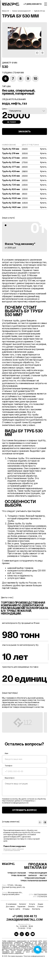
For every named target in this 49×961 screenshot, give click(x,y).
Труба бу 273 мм (11, 158)
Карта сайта (14, 909)
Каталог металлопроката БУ (21, 11)
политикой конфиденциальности (15, 803)
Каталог (22, 904)
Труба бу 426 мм (11, 171)
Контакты (36, 909)
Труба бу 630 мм (11, 180)
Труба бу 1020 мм (11, 198)
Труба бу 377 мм (11, 167)
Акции (40, 904)
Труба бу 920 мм (11, 194)
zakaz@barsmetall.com (24, 920)
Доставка (10, 906)
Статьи (40, 906)
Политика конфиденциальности (34, 956)
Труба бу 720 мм (11, 185)
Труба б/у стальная (16, 873)
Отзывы (26, 909)
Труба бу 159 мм (10, 149)
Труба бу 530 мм (11, 176)
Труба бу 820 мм (11, 189)
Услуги (32, 904)
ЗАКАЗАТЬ (24, 131)
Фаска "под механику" (20, 244)
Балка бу (32, 875)
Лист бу (43, 875)
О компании (11, 904)
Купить (43, 149)
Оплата (31, 906)
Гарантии (21, 906)
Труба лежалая (18, 875)
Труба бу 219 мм (10, 153)
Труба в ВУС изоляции (34, 878)
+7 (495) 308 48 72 (32, 4)
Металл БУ (5, 11)
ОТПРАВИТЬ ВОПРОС (24, 810)
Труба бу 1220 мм (11, 203)
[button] (37, 53)
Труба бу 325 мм (11, 162)
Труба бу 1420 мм (11, 207)
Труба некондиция (37, 873)
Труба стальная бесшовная (33, 881)
